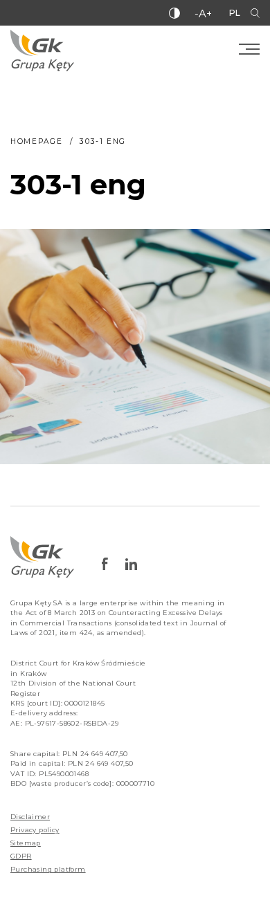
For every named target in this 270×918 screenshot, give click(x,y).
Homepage (36, 141)
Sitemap (25, 843)
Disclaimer (30, 816)
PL (234, 13)
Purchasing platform (48, 869)
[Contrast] (174, 13)
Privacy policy (35, 830)
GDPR (21, 856)
